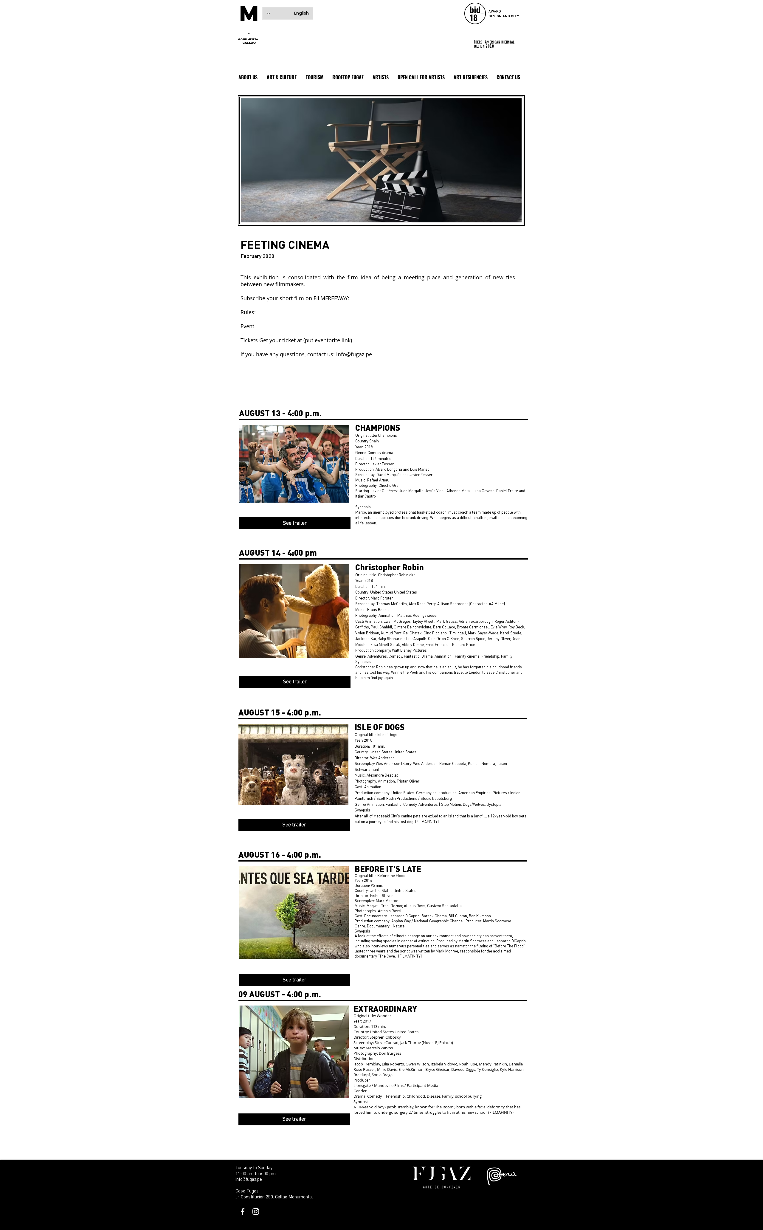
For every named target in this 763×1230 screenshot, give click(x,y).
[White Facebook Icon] (242, 1211)
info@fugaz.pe (354, 354)
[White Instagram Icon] (255, 1211)
